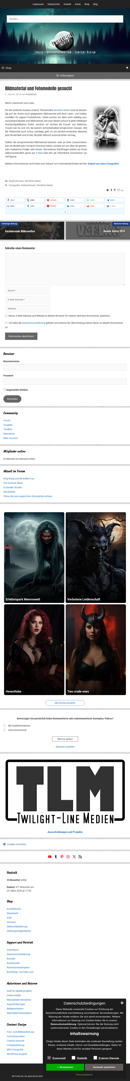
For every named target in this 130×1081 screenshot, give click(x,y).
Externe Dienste (109, 1058)
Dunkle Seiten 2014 (114, 231)
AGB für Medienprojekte (19, 991)
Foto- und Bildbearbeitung (20, 1032)
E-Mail (39, 153)
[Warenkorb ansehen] (127, 68)
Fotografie (14, 185)
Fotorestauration (16, 1036)
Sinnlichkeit (9, 491)
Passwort (8, 375)
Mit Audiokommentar (19, 725)
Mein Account (10, 438)
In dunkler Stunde (12, 487)
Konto (78, 4)
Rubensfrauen (16, 181)
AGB (9, 917)
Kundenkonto (14, 908)
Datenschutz (54, 4)
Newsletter (9, 433)
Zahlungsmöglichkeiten (19, 931)
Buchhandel (13, 963)
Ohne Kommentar (17, 730)
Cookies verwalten (16, 844)
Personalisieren (84, 1074)
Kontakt (67, 4)
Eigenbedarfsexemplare (19, 1013)
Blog (95, 4)
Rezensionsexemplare (18, 967)
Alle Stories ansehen (65, 703)
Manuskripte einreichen (19, 999)
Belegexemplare (15, 1008)
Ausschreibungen (16, 1004)
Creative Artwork (15, 1040)
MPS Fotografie (15, 1049)
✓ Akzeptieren (65, 1067)
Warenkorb (12, 913)
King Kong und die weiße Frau (18, 478)
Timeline (7, 429)
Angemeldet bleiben (17, 389)
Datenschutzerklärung (33, 323)
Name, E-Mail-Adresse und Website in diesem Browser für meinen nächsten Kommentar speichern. (59, 315)
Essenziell (59, 1058)
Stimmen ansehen (65, 746)
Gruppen (8, 424)
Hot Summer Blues (13, 483)
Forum (6, 420)
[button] (15, 200)
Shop (86, 4)
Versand (11, 922)
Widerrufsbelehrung (17, 926)
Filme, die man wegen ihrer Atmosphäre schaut (27, 496)
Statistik (82, 1058)
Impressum (38, 4)
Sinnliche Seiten (62, 110)
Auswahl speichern (104, 1067)
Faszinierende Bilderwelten (20, 231)
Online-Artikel (14, 995)
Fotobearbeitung (15, 1045)
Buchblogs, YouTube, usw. (20, 972)
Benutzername (11, 361)
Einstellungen (93, 1027)
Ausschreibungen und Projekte (65, 832)
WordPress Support (17, 1054)
